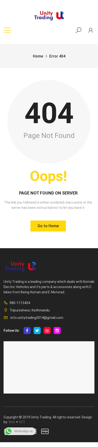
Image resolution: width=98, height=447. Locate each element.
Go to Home (48, 226)
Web (12, 422)
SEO (22, 422)
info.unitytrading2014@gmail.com (36, 318)
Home (38, 56)
